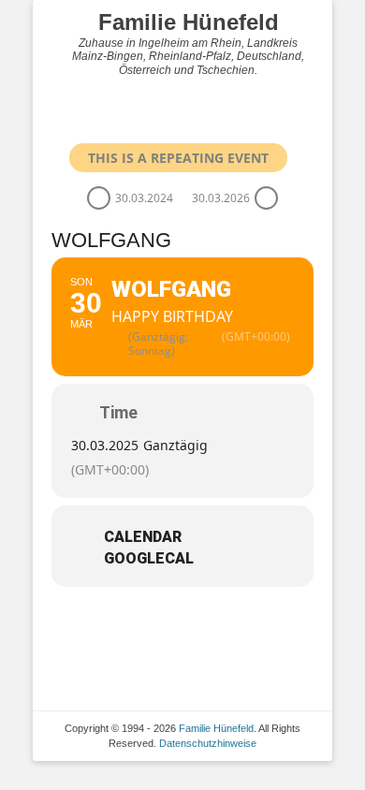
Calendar (143, 537)
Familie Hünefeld (188, 22)
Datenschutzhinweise (207, 743)
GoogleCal (149, 558)
